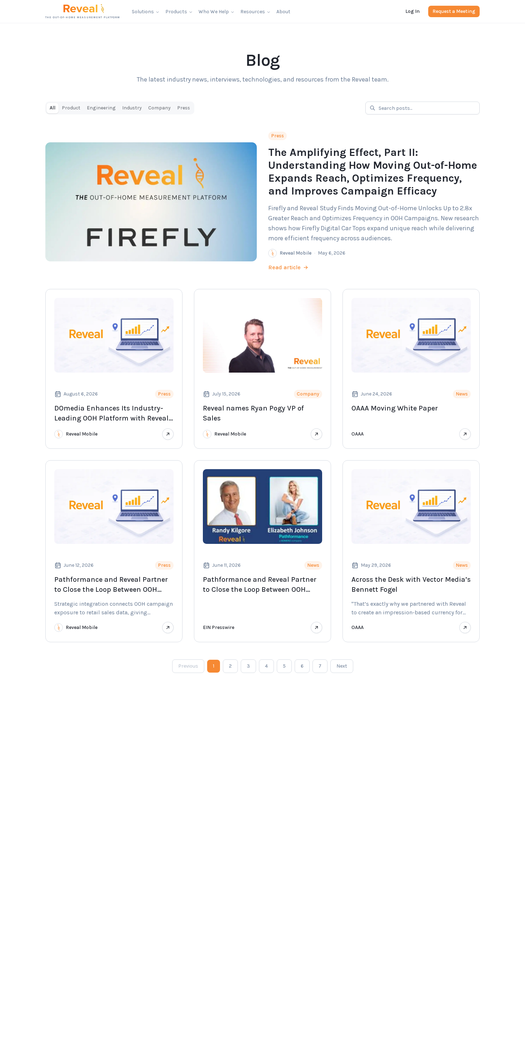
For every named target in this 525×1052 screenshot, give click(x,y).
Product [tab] (71, 108)
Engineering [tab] (101, 108)
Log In (412, 11)
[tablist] (119, 108)
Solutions (143, 12)
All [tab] (52, 108)
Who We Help (214, 12)
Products (176, 12)
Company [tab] (159, 108)
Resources (252, 12)
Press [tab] (183, 108)
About (283, 12)
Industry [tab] (132, 108)
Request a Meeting (453, 11)
